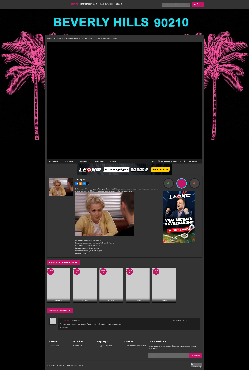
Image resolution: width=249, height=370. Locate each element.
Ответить (66, 327)
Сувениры (79, 346)
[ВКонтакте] (76, 183)
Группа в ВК (54, 346)
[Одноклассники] (80, 183)
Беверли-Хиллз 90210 (88, 4)
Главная (74, 4)
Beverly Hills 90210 (55, 4)
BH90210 (119, 4)
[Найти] (188, 4)
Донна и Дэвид (106, 346)
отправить (196, 355)
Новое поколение (106, 4)
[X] (87, 183)
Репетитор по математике (136, 346)
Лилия (66, 320)
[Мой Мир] (84, 183)
